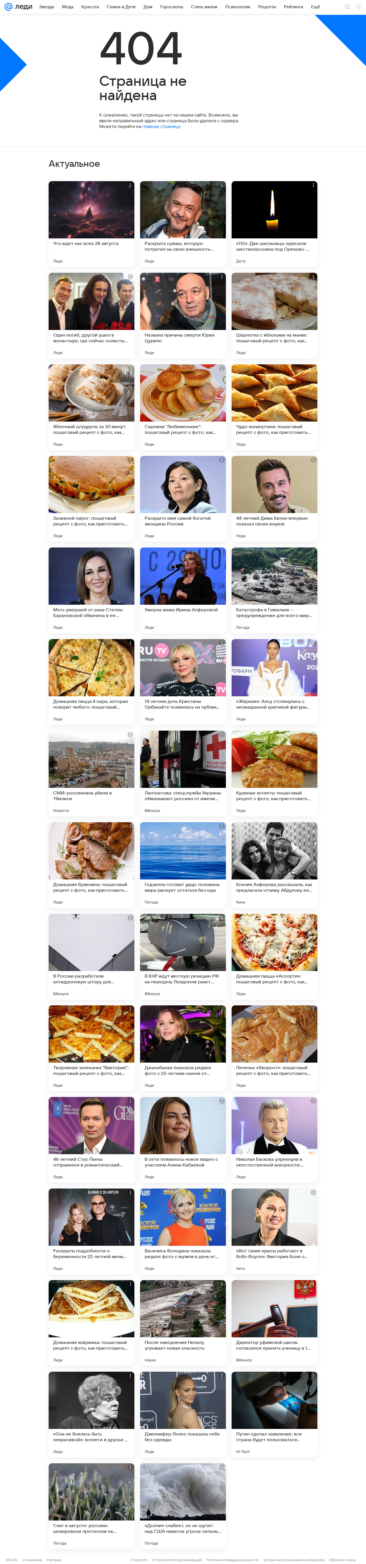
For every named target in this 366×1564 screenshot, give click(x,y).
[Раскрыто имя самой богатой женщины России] (183, 499)
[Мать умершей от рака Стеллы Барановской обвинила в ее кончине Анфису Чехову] (91, 590)
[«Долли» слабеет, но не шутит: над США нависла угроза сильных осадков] (183, 1506)
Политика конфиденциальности (232, 1560)
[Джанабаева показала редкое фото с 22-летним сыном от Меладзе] (183, 1048)
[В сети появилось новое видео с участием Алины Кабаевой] (183, 1140)
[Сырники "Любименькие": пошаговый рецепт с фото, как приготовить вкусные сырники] (183, 407)
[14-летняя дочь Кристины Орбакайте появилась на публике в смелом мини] (183, 682)
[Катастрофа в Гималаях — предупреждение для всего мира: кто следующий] (274, 590)
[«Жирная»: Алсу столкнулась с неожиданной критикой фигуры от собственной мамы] (274, 682)
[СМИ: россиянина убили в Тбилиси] (91, 773)
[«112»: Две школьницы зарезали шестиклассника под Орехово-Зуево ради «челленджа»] (274, 224)
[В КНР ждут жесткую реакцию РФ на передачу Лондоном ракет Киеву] (183, 957)
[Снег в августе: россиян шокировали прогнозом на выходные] (91, 1506)
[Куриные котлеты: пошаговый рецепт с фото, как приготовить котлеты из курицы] (274, 773)
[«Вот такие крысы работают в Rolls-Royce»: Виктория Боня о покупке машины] (274, 1231)
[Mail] (9, 7)
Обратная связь (342, 1560)
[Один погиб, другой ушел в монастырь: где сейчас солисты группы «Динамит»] (91, 316)
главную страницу (161, 126)
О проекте (138, 1560)
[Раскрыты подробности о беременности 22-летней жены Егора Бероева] (91, 1231)
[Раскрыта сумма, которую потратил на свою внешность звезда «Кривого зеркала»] (183, 224)
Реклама (54, 1560)
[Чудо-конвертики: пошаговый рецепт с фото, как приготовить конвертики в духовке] (274, 407)
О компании (32, 1560)
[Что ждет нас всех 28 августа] (91, 224)
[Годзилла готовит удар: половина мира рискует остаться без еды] (183, 865)
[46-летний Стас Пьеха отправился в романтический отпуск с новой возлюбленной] (91, 1140)
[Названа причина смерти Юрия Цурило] (183, 316)
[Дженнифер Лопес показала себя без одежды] (183, 1415)
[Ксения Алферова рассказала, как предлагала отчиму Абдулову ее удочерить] (274, 865)
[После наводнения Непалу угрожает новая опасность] (183, 1323)
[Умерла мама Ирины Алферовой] (183, 590)
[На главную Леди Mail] (22, 7)
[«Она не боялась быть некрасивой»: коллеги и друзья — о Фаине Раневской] (91, 1415)
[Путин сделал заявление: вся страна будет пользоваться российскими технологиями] (274, 1415)
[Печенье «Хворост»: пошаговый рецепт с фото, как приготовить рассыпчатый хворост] (274, 1048)
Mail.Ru (12, 1560)
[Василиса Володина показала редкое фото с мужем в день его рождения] (183, 1231)
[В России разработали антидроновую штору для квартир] (91, 957)
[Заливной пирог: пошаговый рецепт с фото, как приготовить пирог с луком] (91, 499)
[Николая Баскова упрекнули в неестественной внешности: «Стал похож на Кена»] (274, 1140)
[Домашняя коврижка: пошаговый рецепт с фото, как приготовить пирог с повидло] (91, 1323)
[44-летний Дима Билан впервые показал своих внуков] (274, 499)
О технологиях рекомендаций (177, 1560)
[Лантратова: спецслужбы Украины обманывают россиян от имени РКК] (183, 773)
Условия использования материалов (294, 1560)
